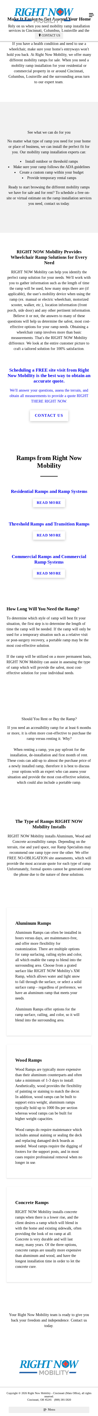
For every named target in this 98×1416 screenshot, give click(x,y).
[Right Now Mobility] (43, 15)
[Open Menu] (91, 15)
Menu (51, 1409)
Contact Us (51, 35)
